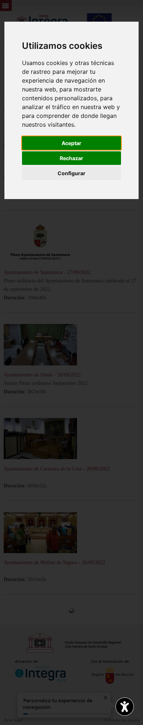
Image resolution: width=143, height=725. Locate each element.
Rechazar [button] (71, 158)
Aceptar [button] (71, 143)
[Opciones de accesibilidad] (124, 706)
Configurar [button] (71, 173)
